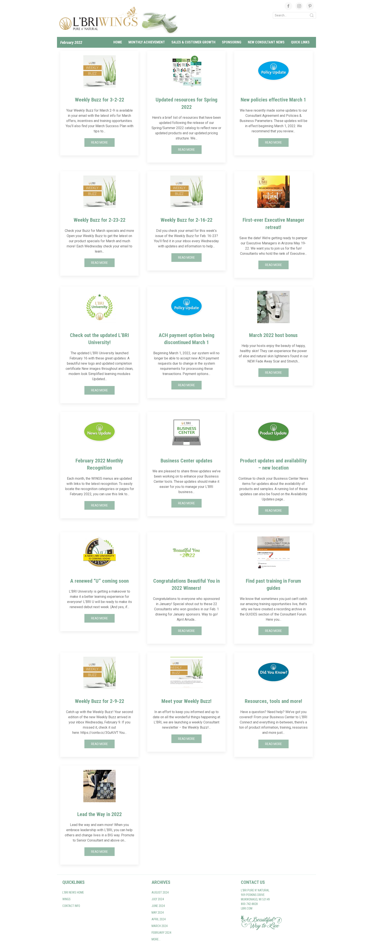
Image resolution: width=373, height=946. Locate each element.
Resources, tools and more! (273, 701)
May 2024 (158, 912)
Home (117, 42)
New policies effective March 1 (273, 100)
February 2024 (161, 932)
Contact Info (71, 906)
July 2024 (158, 899)
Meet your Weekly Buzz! (186, 701)
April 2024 (159, 919)
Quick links (300, 42)
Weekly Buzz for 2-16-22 (186, 220)
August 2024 (160, 892)
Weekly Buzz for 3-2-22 (99, 100)
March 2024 (160, 926)
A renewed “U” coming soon (99, 581)
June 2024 (158, 906)
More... (156, 939)
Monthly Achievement (146, 42)
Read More (99, 142)
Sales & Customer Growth (193, 42)
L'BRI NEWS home (73, 892)
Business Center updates (186, 461)
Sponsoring (231, 42)
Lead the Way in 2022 (99, 814)
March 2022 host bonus (273, 335)
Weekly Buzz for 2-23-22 (99, 220)
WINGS (66, 899)
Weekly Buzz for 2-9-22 (99, 701)
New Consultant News (266, 42)
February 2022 (71, 42)
